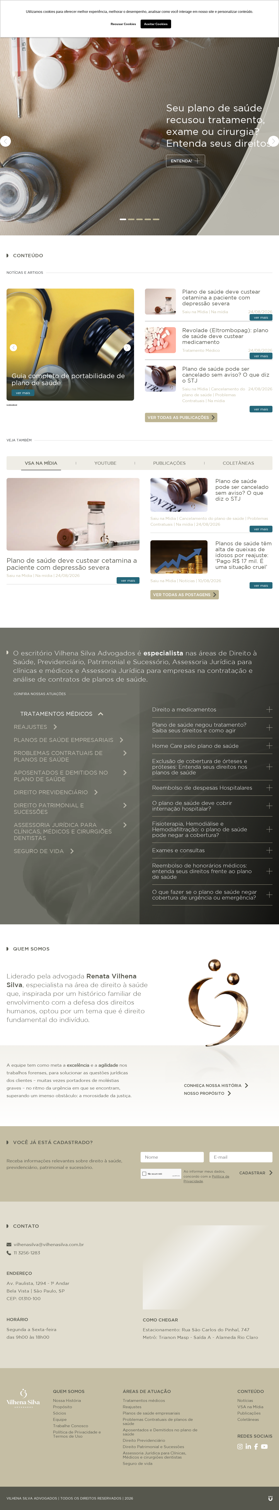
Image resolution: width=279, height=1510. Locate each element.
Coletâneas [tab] (238, 463)
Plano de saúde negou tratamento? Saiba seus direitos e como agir (199, 727)
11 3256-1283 (27, 1252)
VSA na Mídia (250, 1407)
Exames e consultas (178, 850)
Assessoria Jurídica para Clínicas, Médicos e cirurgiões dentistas (154, 1455)
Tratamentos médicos (144, 1400)
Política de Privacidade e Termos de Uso (77, 1434)
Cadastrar (252, 1173)
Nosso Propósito (204, 1093)
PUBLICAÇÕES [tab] (169, 463)
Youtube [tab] (105, 463)
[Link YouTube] (264, 1446)
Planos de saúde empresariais (151, 1413)
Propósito (62, 1407)
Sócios (59, 1413)
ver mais (23, 393)
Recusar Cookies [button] (123, 24)
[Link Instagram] (240, 1446)
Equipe (60, 1419)
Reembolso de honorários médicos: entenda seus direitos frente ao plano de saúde (202, 871)
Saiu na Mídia (195, 312)
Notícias (187, 581)
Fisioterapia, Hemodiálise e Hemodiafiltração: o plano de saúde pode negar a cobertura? (199, 829)
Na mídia (219, 312)
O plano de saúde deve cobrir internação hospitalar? (192, 805)
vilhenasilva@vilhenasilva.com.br (49, 1244)
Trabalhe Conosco (70, 1426)
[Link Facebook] (256, 1446)
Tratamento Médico (201, 350)
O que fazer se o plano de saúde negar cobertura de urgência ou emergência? (204, 894)
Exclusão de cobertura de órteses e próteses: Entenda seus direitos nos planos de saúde (199, 766)
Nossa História (67, 1400)
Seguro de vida (137, 1463)
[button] (123, 219)
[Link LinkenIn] (248, 1446)
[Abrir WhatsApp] (268, 1499)
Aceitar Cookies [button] (156, 24)
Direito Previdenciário (144, 1440)
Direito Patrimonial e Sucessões (153, 1447)
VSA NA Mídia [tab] (41, 463)
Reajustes (132, 1407)
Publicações (249, 1413)
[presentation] (5, 141)
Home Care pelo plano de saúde (195, 746)
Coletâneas (248, 1419)
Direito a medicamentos (184, 709)
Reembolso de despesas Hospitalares (202, 788)
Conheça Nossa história (213, 1085)
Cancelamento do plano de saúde (211, 518)
